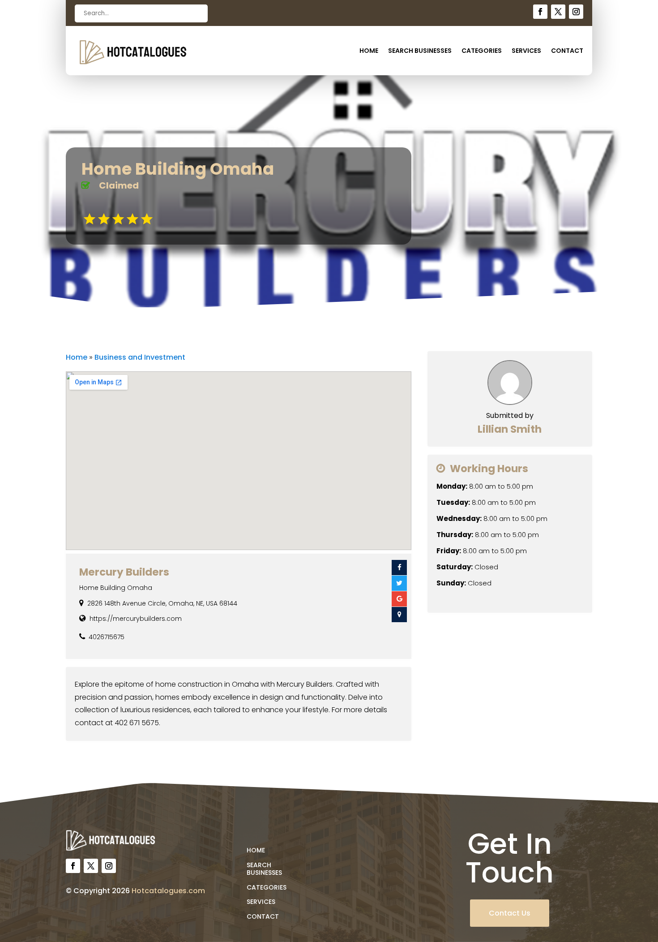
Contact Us (509, 913)
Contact (567, 51)
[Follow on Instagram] (576, 11)
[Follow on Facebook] (540, 11)
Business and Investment (139, 357)
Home (368, 51)
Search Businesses (420, 51)
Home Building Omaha (115, 587)
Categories (481, 51)
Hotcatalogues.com (168, 891)
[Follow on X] (558, 11)
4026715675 (106, 636)
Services (526, 51)
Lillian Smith (510, 429)
